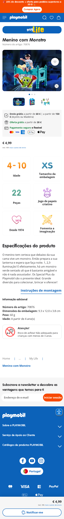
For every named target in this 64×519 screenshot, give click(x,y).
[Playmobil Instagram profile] (41, 461)
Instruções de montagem (41, 290)
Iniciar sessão (53, 397)
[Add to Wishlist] (55, 62)
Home (6, 358)
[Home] (18, 18)
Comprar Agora (32, 9)
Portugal (35, 471)
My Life (34, 358)
